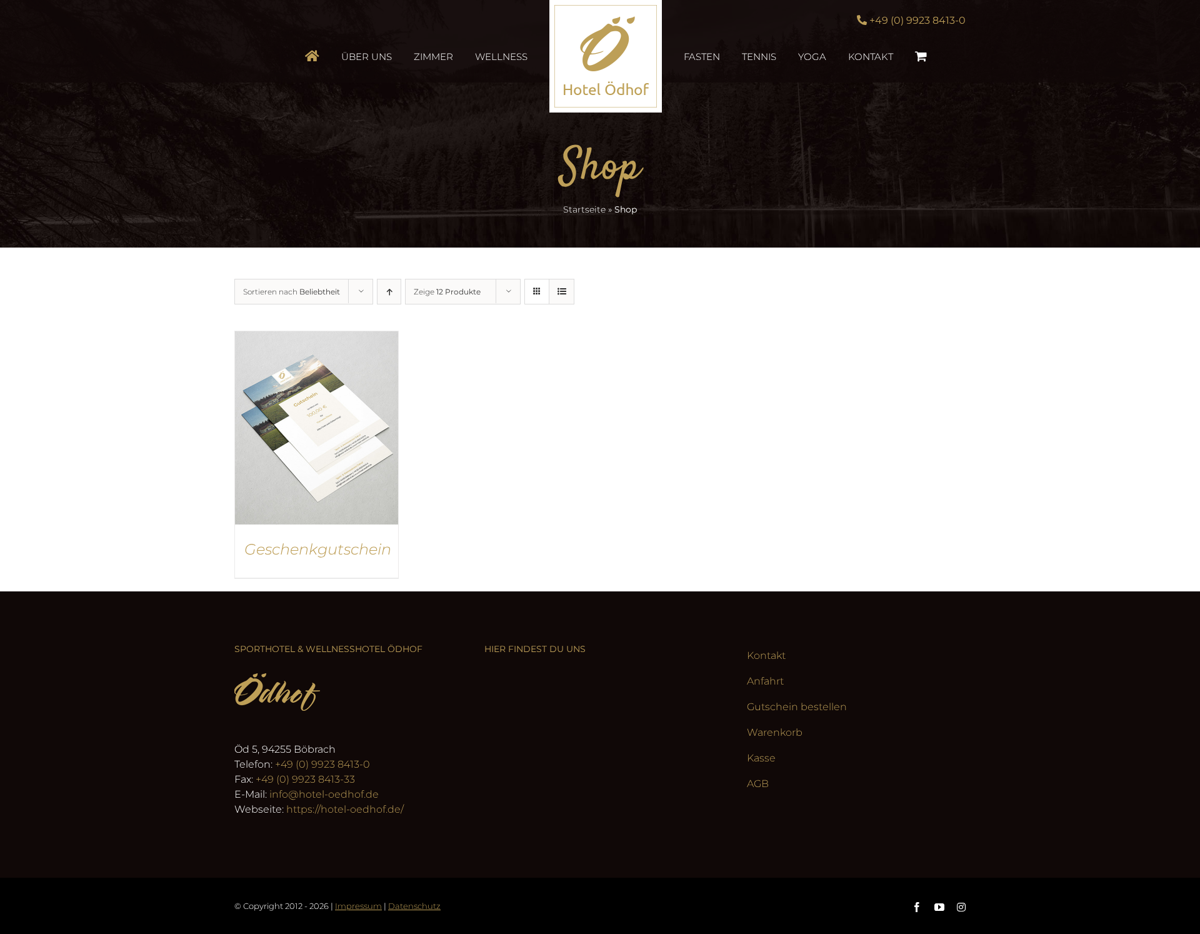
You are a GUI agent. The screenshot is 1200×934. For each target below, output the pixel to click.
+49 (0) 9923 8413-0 (322, 764)
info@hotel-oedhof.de (324, 794)
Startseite (584, 209)
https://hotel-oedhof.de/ (345, 809)
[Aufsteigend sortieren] (389, 291)
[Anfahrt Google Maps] (600, 751)
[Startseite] (348, 56)
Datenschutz (414, 906)
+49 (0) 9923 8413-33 (305, 779)
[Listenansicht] (561, 291)
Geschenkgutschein (317, 549)
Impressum (358, 906)
